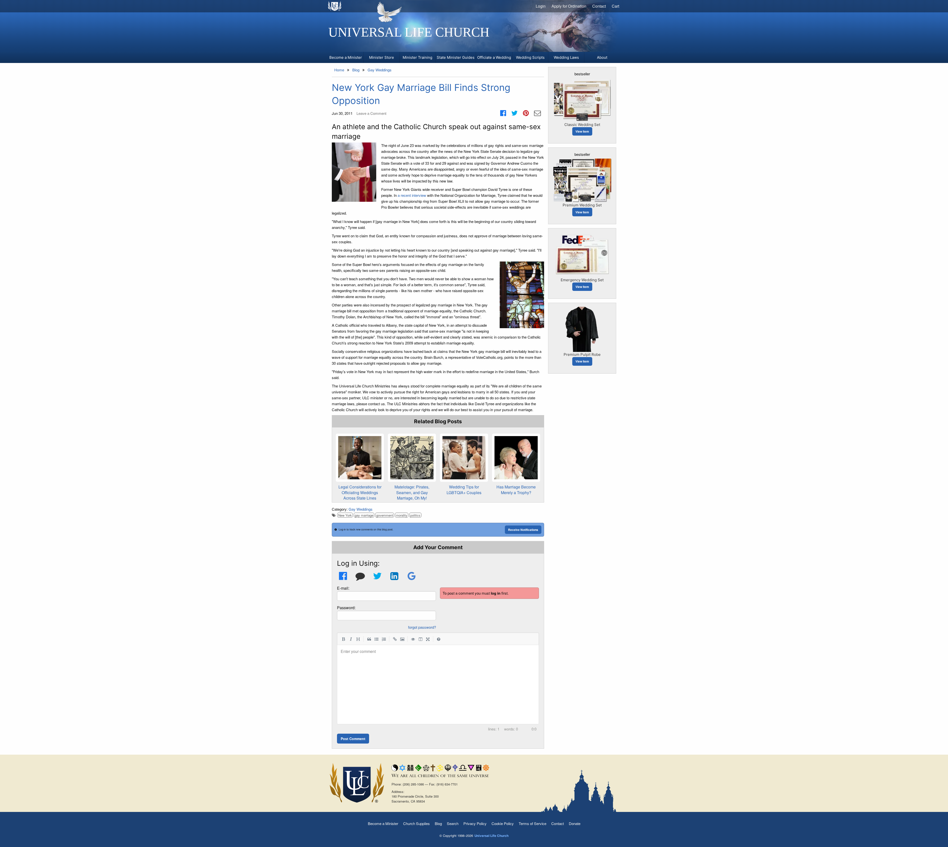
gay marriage (364, 515)
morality (401, 515)
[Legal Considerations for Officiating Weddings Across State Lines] (360, 458)
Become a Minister (383, 823)
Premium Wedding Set (582, 205)
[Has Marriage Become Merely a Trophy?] (516, 458)
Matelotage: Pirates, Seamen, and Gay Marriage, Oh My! (412, 492)
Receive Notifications (523, 529)
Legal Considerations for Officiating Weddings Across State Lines (359, 492)
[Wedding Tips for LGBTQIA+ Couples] (464, 458)
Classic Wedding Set (582, 124)
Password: (346, 607)
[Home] (335, 6)
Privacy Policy (475, 823)
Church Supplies (416, 823)
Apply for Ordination (569, 6)
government (384, 515)
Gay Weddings (361, 509)
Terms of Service (532, 823)
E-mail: (343, 588)
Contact (599, 6)
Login (541, 6)
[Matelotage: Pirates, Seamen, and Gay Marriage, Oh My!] (412, 458)
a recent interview (412, 195)
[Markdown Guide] (438, 639)
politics (415, 515)
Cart (615, 6)
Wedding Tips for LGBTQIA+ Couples (464, 489)
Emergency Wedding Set (582, 280)
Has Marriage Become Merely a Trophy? (516, 489)
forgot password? (422, 627)
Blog (438, 823)
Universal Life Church (408, 32)
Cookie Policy (503, 823)
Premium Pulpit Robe (582, 354)
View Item (582, 131)
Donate (574, 823)
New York (345, 515)
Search (452, 823)
